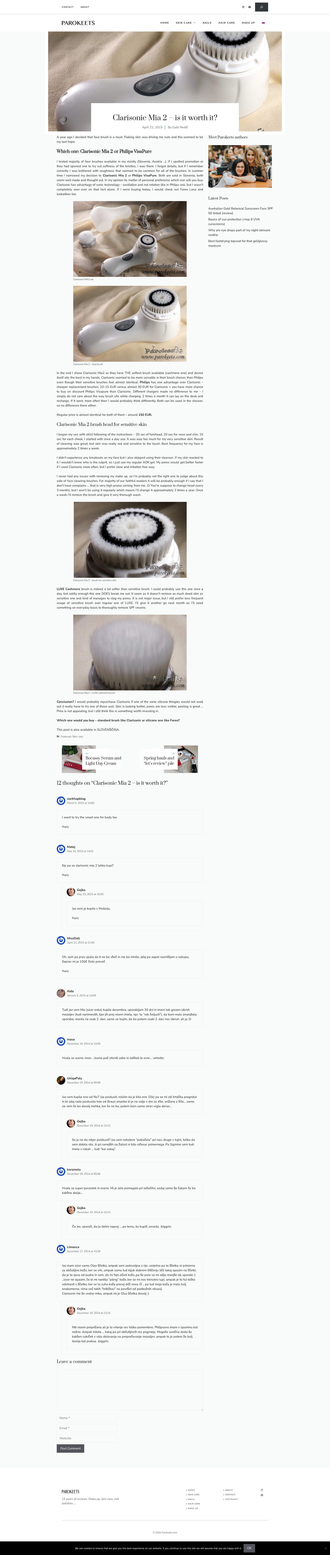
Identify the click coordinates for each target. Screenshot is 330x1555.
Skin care (184, 22)
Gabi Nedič (180, 127)
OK (249, 1548)
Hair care (226, 22)
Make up (248, 22)
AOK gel (149, 462)
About (85, 7)
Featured (66, 736)
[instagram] (243, 7)
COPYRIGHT (231, 1499)
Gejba (81, 890)
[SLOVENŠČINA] (263, 23)
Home (191, 1490)
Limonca (73, 1247)
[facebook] (250, 7)
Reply (65, 826)
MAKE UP (193, 1508)
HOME (164, 22)
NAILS (191, 1499)
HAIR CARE (194, 1503)
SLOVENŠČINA (108, 730)
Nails (207, 22)
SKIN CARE (194, 1494)
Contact (68, 7)
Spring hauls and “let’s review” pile (159, 761)
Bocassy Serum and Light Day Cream (103, 761)
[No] (325, 1548)
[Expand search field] (261, 7)
